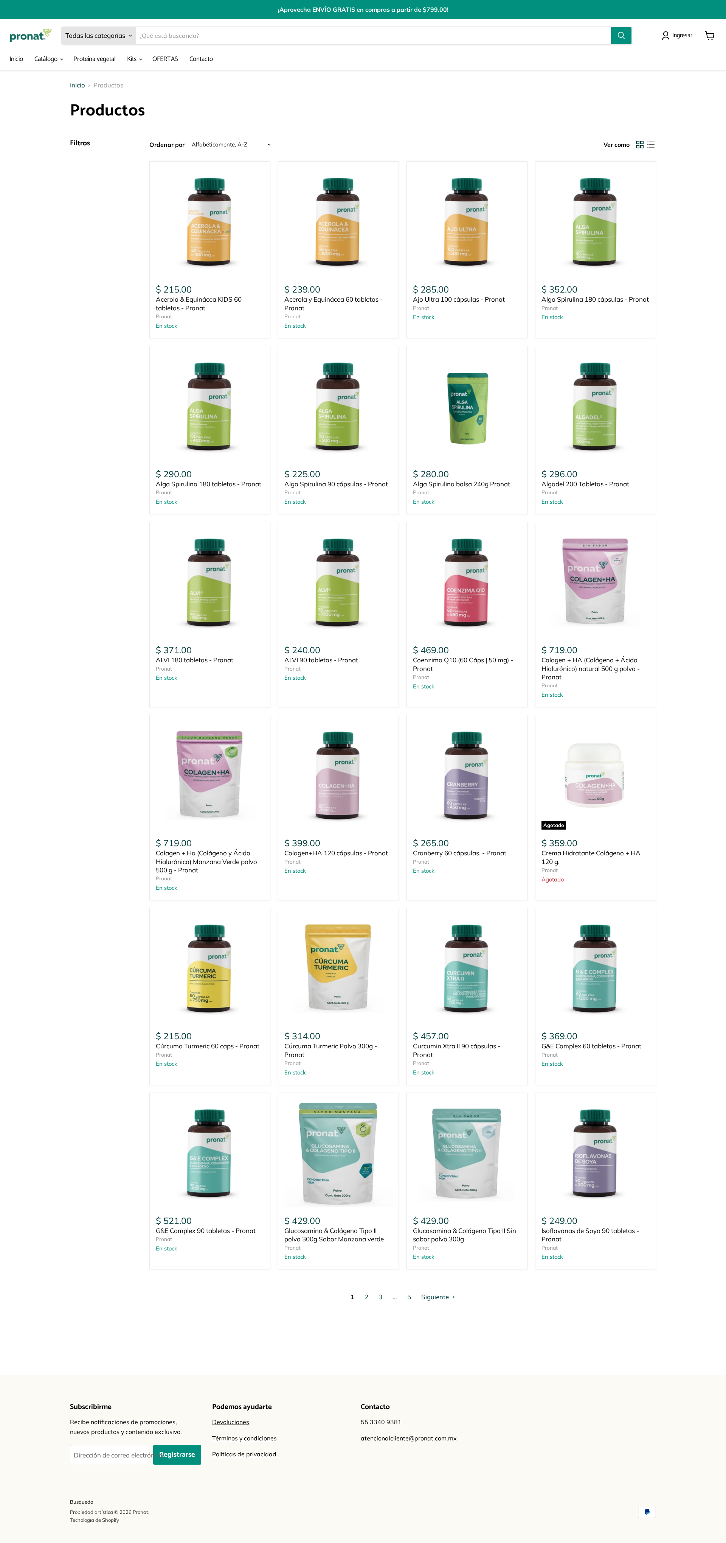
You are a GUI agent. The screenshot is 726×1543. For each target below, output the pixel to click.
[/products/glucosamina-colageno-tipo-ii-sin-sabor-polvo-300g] (467, 1153)
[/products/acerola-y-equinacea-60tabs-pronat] (338, 222)
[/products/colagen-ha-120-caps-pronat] (338, 775)
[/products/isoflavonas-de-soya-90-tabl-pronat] (595, 1153)
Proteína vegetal (94, 59)
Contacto (201, 59)
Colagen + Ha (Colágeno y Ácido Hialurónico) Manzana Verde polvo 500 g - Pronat (206, 861)
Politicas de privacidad (244, 1454)
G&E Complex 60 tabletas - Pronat (591, 1046)
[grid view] (639, 144)
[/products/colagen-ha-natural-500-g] (595, 582)
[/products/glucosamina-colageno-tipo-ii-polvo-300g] (338, 1153)
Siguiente (435, 1297)
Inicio (16, 59)
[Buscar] (621, 35)
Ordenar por (167, 144)
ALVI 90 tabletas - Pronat (321, 660)
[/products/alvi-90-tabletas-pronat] (338, 582)
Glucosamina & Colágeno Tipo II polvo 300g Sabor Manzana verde (334, 1235)
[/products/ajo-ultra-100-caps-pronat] (467, 222)
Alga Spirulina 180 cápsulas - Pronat (595, 299)
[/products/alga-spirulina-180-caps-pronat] (595, 222)
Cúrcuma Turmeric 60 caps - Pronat (207, 1046)
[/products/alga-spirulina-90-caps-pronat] (338, 406)
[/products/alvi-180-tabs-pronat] (210, 582)
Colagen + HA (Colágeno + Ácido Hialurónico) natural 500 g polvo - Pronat (590, 668)
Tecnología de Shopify (94, 1520)
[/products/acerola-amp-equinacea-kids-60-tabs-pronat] (210, 222)
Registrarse (177, 1454)
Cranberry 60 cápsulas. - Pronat (459, 853)
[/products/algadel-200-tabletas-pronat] (595, 406)
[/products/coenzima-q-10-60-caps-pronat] (467, 582)
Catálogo (46, 59)
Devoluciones (230, 1422)
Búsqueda (81, 1502)
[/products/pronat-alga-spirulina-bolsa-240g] (467, 406)
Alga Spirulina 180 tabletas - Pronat (208, 484)
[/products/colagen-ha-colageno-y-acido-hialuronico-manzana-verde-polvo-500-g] (210, 775)
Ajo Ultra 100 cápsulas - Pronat (459, 299)
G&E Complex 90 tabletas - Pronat (206, 1231)
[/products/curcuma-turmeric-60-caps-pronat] (210, 968)
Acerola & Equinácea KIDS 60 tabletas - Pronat (199, 303)
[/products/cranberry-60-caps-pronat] (467, 775)
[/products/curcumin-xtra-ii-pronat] (467, 968)
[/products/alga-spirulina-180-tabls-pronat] (210, 406)
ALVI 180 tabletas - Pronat (194, 660)
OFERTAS (165, 59)
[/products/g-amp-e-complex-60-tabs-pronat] (595, 968)
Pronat (164, 316)
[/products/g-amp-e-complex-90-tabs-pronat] (210, 1153)
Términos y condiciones (244, 1438)
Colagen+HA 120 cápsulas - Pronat (336, 853)
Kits (132, 59)
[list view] (650, 144)
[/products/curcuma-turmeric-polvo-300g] (338, 968)
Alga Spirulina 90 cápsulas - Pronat (336, 484)
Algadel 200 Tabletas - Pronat (585, 484)
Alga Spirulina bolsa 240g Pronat (461, 484)
